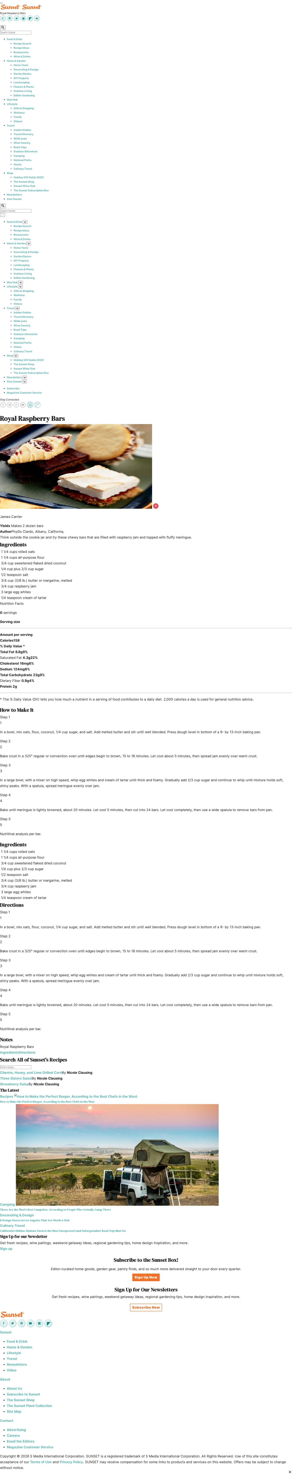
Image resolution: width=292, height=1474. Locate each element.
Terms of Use (41, 1462)
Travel (11, 125)
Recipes (6, 1096)
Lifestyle (12, 104)
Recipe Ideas (21, 47)
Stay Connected (9, 399)
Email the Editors (20, 1441)
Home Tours (21, 65)
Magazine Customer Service (24, 392)
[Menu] (1, 3)
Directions (27, 1052)
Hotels (17, 164)
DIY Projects (21, 78)
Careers (13, 1436)
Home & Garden (16, 60)
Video (11, 1370)
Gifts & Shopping (24, 108)
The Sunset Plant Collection (29, 1406)
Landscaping (22, 82)
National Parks (22, 160)
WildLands (20, 138)
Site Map (14, 1412)
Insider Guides (22, 130)
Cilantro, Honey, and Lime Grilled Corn (31, 1073)
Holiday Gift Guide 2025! (29, 177)
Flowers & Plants (24, 86)
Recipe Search (22, 43)
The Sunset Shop (24, 181)
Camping (19, 155)
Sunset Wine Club (24, 186)
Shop (10, 173)
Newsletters (14, 194)
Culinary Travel (23, 168)
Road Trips (20, 147)
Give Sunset (14, 199)
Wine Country (22, 142)
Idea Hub (12, 99)
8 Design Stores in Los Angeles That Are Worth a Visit (34, 1220)
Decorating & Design (26, 69)
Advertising (16, 1430)
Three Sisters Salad (16, 1078)
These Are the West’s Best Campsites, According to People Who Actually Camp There (55, 1210)
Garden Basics (22, 73)
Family (18, 117)
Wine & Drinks (22, 56)
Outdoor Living (23, 91)
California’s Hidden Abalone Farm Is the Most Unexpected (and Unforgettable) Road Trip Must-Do (63, 1231)
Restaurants (21, 52)
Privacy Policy (71, 1462)
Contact (6, 1421)
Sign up (6, 1249)
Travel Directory (23, 134)
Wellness (19, 112)
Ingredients (9, 1052)
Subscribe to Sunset (23, 1394)
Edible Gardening (24, 95)
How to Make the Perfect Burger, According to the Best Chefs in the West (47, 1102)
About (5, 1379)
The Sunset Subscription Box (31, 190)
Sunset (5, 1332)
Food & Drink (14, 39)
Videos (18, 121)
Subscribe (13, 388)
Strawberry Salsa (14, 1084)
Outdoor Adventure (26, 151)
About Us (14, 1388)
